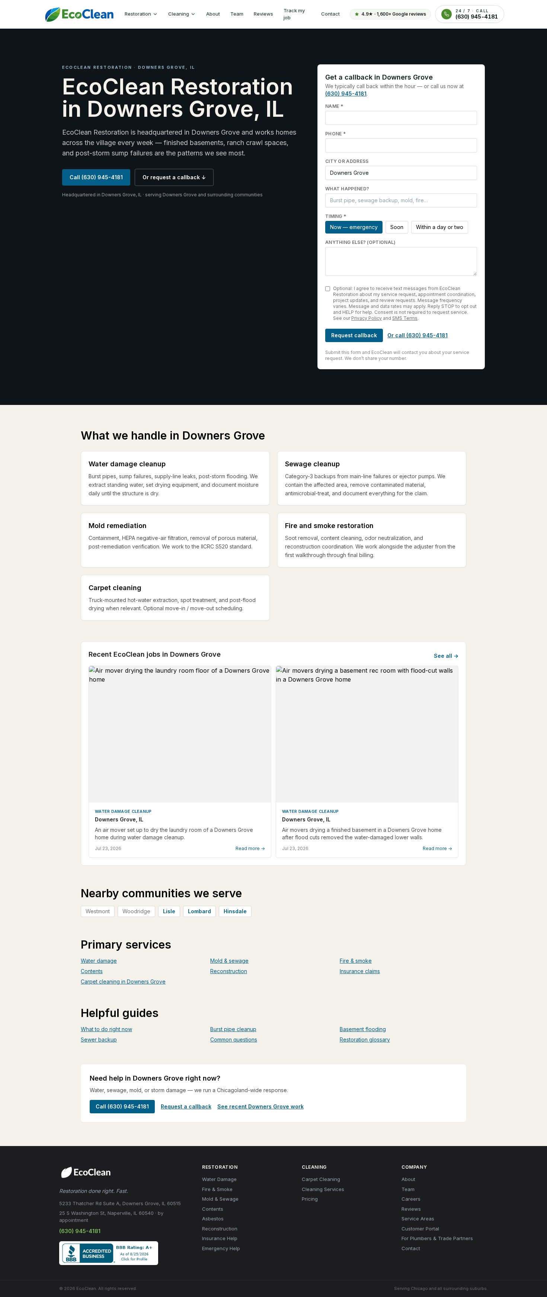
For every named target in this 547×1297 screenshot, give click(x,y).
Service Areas (418, 1219)
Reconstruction (228, 971)
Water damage (99, 961)
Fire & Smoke (217, 1189)
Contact (330, 14)
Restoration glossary (365, 1039)
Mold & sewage (229, 961)
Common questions (233, 1039)
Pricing (310, 1199)
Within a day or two (439, 227)
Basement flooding (363, 1029)
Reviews (263, 14)
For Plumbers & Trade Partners (437, 1238)
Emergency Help (221, 1248)
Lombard (199, 911)
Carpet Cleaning (321, 1179)
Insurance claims (360, 971)
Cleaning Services (323, 1189)
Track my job (294, 14)
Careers (411, 1199)
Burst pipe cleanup (233, 1029)
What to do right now (106, 1029)
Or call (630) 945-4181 (417, 335)
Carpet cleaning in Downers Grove (123, 981)
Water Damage (219, 1179)
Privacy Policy (366, 318)
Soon (396, 227)
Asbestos (213, 1219)
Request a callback (186, 1106)
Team (236, 14)
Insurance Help (219, 1238)
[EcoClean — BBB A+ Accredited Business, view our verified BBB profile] (108, 1253)
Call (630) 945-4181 (96, 177)
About (213, 14)
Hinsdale (235, 911)
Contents (92, 971)
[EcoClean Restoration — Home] (78, 14)
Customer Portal (420, 1229)
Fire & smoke (356, 961)
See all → (446, 656)
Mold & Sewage (220, 1199)
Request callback (354, 335)
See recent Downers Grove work (260, 1106)
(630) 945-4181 (346, 93)
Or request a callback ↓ (174, 177)
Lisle (169, 911)
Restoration (138, 14)
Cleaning (178, 14)
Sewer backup (99, 1039)
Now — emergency (354, 227)
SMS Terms (405, 318)
